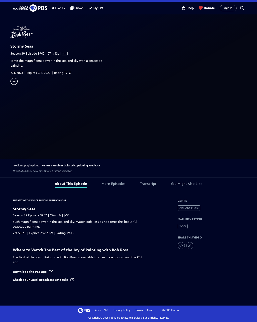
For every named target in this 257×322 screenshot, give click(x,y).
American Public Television (57, 171)
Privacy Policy (122, 310)
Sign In (228, 8)
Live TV (60, 8)
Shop (190, 8)
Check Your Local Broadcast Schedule (41, 280)
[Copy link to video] (189, 245)
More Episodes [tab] (113, 183)
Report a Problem (52, 165)
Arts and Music (189, 208)
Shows (79, 8)
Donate (209, 8)
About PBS (101, 310)
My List (98, 8)
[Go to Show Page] (133, 32)
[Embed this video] (181, 245)
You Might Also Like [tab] (186, 183)
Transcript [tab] (148, 183)
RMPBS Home (170, 310)
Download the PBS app (30, 272)
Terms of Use (143, 310)
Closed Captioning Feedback (82, 165)
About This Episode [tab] (71, 183)
